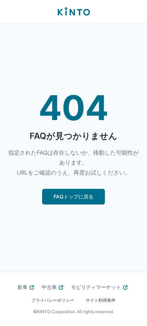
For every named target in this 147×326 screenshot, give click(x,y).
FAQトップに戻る (73, 196)
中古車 (49, 287)
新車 (22, 287)
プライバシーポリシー (52, 300)
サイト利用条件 (101, 300)
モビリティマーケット (96, 287)
